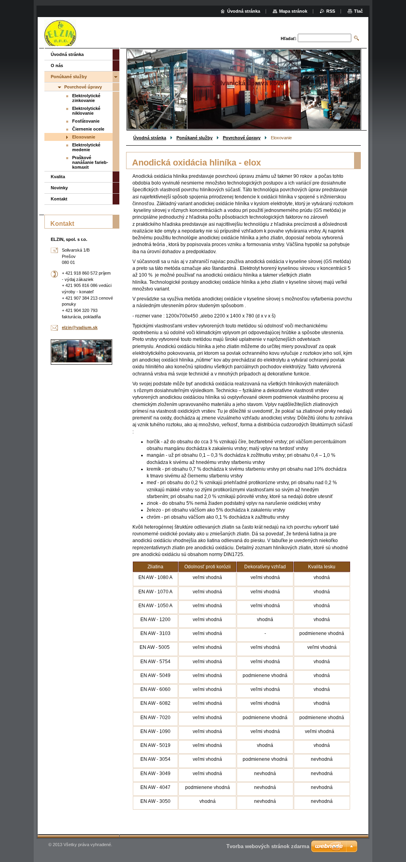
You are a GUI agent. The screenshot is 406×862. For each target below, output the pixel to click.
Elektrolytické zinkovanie (86, 98)
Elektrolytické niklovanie (86, 110)
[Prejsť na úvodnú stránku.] (60, 33)
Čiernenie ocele (88, 129)
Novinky (59, 187)
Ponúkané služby (194, 137)
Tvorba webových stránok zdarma (267, 846)
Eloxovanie (83, 137)
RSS (330, 11)
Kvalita (58, 176)
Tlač (358, 11)
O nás (57, 65)
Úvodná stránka (149, 137)
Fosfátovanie (86, 121)
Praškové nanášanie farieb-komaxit (90, 162)
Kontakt (59, 198)
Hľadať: (289, 38)
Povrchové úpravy (241, 137)
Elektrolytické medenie (86, 147)
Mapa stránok (293, 11)
